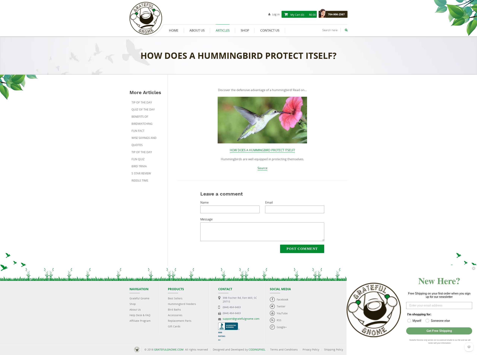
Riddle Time (140, 180)
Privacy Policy (311, 349)
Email (269, 202)
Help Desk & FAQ (139, 315)
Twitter (281, 306)
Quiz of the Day (143, 109)
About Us (135, 309)
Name (204, 202)
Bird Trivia (139, 166)
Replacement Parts (179, 321)
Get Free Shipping (439, 330)
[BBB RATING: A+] (228, 324)
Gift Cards (174, 326)
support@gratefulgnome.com (241, 318)
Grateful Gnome (139, 298)
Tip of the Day (142, 102)
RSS (279, 320)
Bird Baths (174, 309)
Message (206, 219)
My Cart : (303, 14)
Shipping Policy (333, 349)
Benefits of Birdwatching (142, 120)
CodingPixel (257, 349)
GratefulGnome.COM (169, 349)
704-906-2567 (336, 14)
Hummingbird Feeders (182, 304)
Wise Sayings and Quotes (144, 141)
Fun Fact (138, 131)
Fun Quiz (138, 159)
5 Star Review (141, 173)
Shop (132, 304)
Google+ (282, 327)
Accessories (175, 315)
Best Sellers (175, 298)
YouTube (282, 313)
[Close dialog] (474, 268)
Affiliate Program (140, 321)
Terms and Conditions (284, 349)
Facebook (282, 299)
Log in (276, 14)
